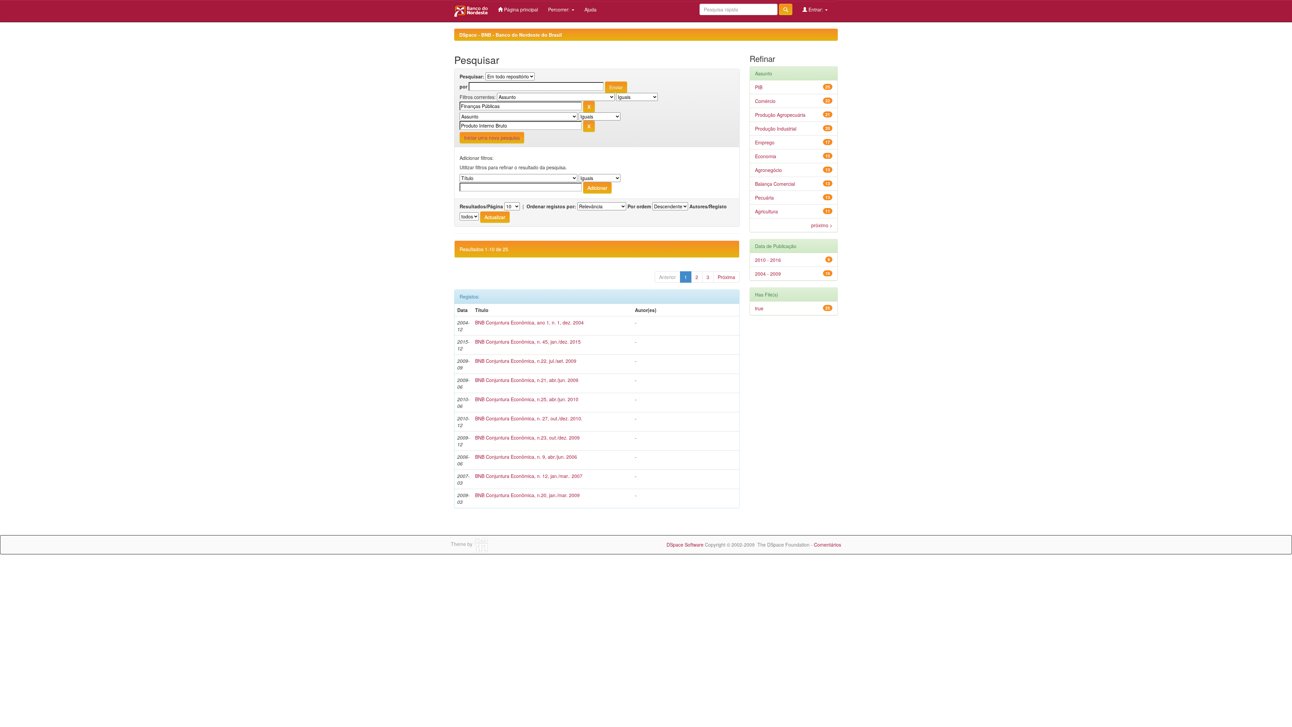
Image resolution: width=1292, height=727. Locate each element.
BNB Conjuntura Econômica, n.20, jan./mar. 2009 (527, 495)
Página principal (520, 9)
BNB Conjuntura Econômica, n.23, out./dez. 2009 (527, 437)
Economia (765, 156)
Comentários (827, 544)
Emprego (765, 142)
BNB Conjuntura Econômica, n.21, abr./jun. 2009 (526, 380)
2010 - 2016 (768, 259)
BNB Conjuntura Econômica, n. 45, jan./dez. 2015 (528, 341)
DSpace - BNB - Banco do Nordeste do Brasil (510, 34)
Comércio (765, 101)
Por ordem (639, 206)
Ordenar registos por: (551, 206)
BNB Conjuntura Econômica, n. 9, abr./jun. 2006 (526, 456)
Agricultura (766, 211)
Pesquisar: (472, 76)
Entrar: (815, 9)
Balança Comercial (775, 183)
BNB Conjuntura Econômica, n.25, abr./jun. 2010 (526, 399)
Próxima (726, 277)
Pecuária (764, 197)
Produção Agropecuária (780, 114)
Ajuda (590, 9)
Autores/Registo (708, 206)
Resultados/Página (481, 206)
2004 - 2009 (768, 273)
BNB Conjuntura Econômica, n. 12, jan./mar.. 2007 (528, 476)
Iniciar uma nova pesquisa (492, 137)
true (759, 308)
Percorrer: (559, 9)
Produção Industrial (775, 128)
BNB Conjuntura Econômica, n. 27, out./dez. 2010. (528, 418)
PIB (758, 87)
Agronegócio (768, 170)
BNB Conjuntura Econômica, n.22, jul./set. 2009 (525, 360)
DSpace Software (685, 544)
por (463, 86)
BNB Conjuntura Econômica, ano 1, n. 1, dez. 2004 (529, 322)
